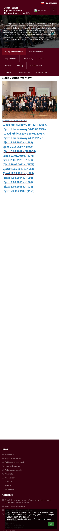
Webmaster (9, 454)
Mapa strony (10, 478)
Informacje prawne (12, 466)
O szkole (8, 482)
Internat (8, 72)
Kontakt (8, 485)
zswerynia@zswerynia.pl (15, 506)
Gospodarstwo (36, 65)
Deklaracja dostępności (14, 462)
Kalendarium (41, 72)
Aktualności (9, 489)
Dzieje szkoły (28, 58)
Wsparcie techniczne (13, 458)
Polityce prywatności (42, 519)
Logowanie (51, 3)
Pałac (41, 58)
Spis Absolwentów (36, 51)
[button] (42, 3)
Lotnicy (20, 65)
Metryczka (9, 474)
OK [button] (51, 524)
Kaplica (8, 65)
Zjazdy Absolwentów (13, 51)
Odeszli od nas (24, 72)
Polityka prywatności (13, 470)
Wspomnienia (10, 58)
